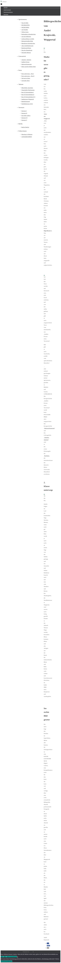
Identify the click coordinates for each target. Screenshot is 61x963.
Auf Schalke (24, 29)
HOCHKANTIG (25, 25)
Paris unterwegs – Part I (27, 73)
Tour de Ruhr (24, 23)
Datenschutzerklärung (11, 956)
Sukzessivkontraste (49, 428)
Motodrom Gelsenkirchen (28, 43)
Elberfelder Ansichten (27, 88)
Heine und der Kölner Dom (28, 66)
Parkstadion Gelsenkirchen (28, 34)
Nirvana (31, 951)
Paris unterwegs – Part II (27, 76)
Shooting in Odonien (26, 134)
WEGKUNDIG (25, 27)
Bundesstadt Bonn (26, 48)
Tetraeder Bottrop (26, 52)
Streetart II (24, 113)
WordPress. (36, 951)
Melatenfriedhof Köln (27, 41)
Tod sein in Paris (25, 78)
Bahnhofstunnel (25, 101)
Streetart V (24, 120)
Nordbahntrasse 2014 (27, 104)
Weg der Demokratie (26, 50)
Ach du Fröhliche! (26, 36)
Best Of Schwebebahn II (27, 94)
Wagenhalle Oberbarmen (28, 90)
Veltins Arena (24, 32)
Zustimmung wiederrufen (6, 961)
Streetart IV (24, 118)
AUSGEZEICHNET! (26, 136)
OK (2, 956)
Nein (5, 956)
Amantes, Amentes (26, 59)
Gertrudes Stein (25, 80)
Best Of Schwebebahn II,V (28, 97)
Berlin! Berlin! (25, 127)
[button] (48, 948)
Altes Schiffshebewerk (27, 45)
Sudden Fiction (25, 62)
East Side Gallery (25, 115)
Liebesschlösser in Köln (27, 39)
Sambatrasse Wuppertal (27, 99)
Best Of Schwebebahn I (27, 92)
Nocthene (46, 456)
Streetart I (24, 111)
